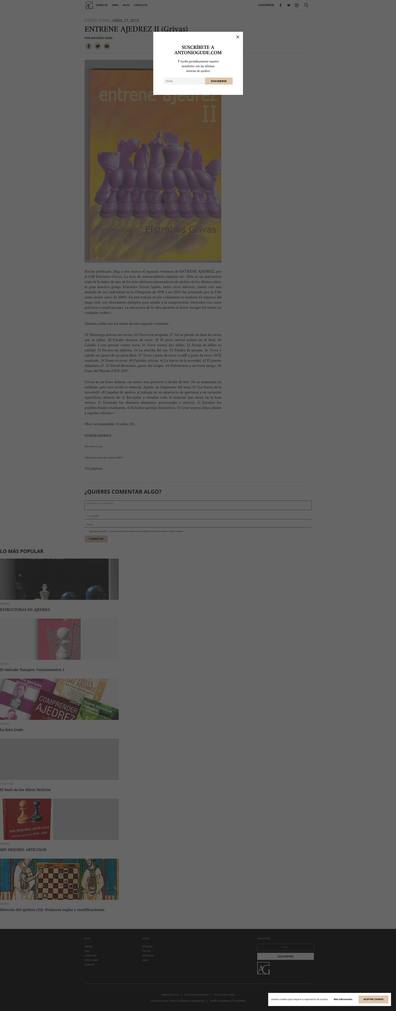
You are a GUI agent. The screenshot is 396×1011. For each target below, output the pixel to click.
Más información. (343, 999)
